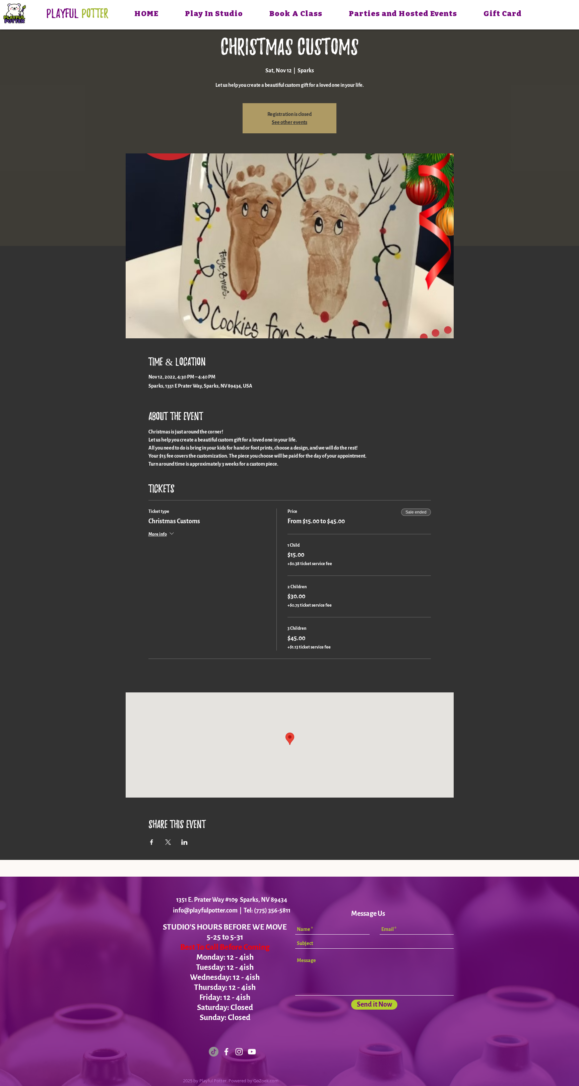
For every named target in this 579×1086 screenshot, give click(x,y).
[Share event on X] (168, 842)
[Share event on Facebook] (151, 842)
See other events (289, 122)
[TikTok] (213, 1052)
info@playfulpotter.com (205, 910)
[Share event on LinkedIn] (184, 842)
